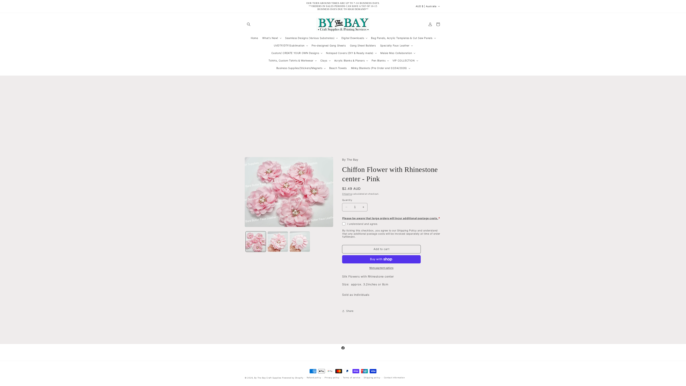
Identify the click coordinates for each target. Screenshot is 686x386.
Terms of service (351, 377)
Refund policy (314, 377)
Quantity (347, 200)
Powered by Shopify (292, 378)
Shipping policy (372, 377)
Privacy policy (332, 377)
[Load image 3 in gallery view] (300, 241)
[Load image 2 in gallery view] (278, 241)
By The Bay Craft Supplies (268, 378)
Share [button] (350, 310)
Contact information (394, 377)
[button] (249, 24)
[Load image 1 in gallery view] (256, 241)
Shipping (347, 193)
